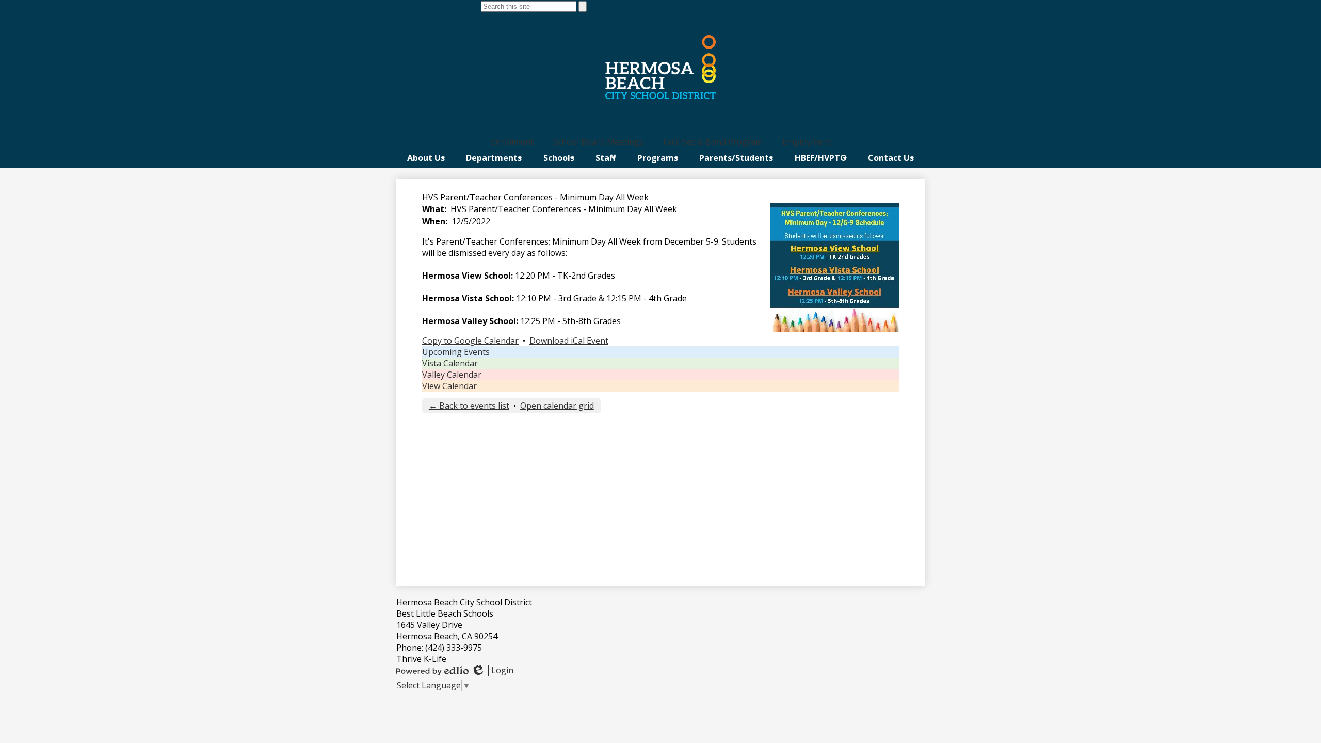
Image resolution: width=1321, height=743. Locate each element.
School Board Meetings (598, 142)
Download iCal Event (568, 340)
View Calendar (449, 386)
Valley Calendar (451, 374)
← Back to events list (469, 405)
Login (492, 670)
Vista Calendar (450, 363)
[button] (426, 158)
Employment (806, 142)
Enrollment (512, 142)
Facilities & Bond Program (713, 142)
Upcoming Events (456, 352)
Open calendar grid (557, 405)
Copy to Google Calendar (470, 340)
